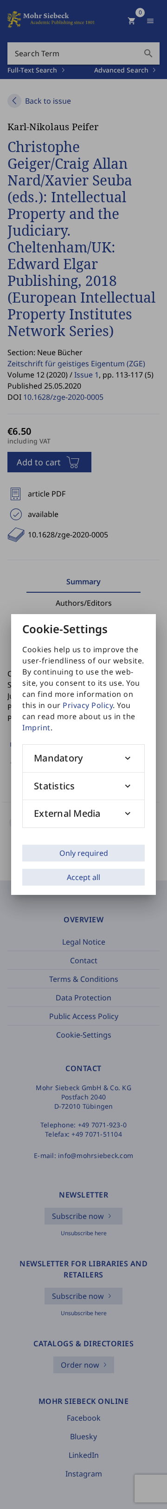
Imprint (36, 727)
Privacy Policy (88, 705)
